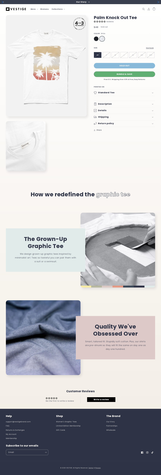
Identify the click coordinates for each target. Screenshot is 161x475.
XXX (150, 55)
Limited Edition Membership (68, 426)
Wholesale (110, 430)
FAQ (7, 426)
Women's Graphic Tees (66, 422)
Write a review (101, 399)
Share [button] (99, 130)
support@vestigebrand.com (18, 422)
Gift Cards (60, 430)
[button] (34, 9)
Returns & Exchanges (15, 430)
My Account (11, 434)
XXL (142, 55)
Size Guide (150, 48)
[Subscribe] (45, 452)
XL (133, 55)
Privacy (98, 468)
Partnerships (111, 426)
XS (98, 55)
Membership (11, 438)
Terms (90, 468)
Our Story (110, 422)
